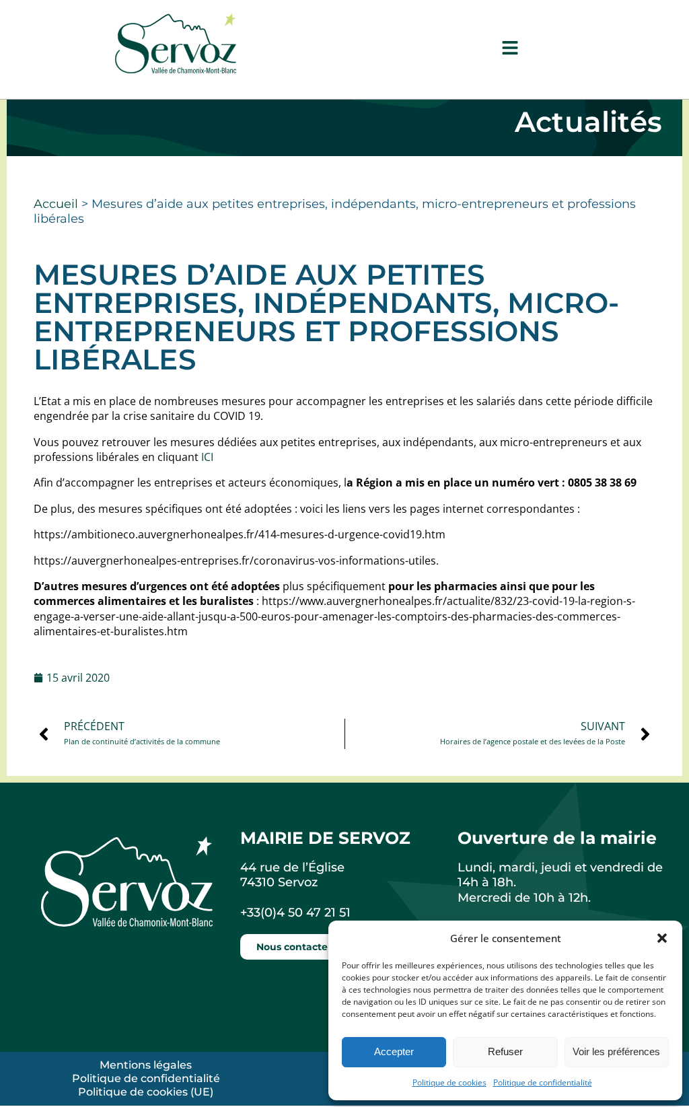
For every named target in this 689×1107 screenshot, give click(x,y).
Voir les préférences (616, 1051)
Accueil (56, 204)
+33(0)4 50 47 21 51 (295, 912)
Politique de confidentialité (542, 1082)
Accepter (394, 1051)
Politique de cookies (449, 1082)
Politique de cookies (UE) (145, 1091)
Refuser (505, 1051)
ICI (207, 457)
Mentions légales (146, 1065)
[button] (662, 938)
